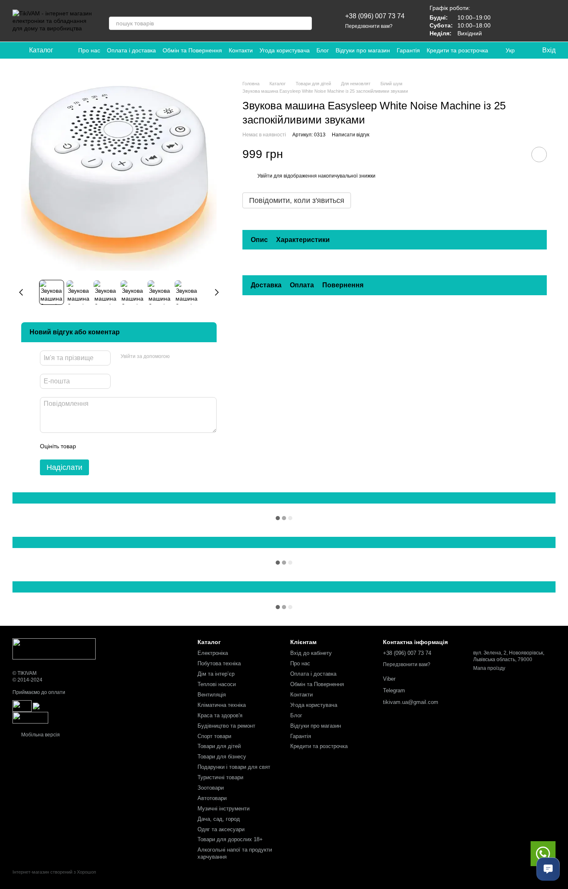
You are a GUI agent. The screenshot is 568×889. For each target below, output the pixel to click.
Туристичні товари (220, 777)
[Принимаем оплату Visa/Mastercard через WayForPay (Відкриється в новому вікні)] (99, 706)
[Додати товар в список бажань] (539, 154)
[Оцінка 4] (129, 446)
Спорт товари (214, 736)
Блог (322, 50)
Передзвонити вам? (369, 26)
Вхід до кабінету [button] (311, 653)
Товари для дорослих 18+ (230, 839)
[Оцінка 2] (103, 446)
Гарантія (408, 50)
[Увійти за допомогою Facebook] (179, 357)
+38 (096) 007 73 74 (375, 16)
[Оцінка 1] (89, 446)
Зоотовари (211, 788)
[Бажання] (505, 20)
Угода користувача (284, 50)
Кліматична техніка (222, 705)
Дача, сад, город (219, 819)
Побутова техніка (219, 663)
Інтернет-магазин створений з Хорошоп (54, 871)
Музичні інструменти (223, 808)
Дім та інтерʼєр (216, 674)
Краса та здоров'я (220, 715)
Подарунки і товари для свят (234, 767)
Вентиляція (212, 694)
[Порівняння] (527, 20)
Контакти (241, 50)
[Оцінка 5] (143, 446)
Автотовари (212, 798)
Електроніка (213, 653)
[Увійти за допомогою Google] (192, 357)
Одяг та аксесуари (221, 829)
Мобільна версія (40, 735)
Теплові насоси (217, 684)
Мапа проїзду (489, 668)
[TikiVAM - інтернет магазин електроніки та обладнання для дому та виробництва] (54, 649)
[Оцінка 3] (116, 446)
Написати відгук (350, 135)
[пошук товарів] (305, 23)
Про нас (89, 50)
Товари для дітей (219, 746)
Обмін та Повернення (192, 50)
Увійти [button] (264, 176)
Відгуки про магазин (363, 50)
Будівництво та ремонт (226, 726)
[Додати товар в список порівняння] (515, 153)
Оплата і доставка (131, 50)
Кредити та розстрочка (457, 50)
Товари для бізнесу (222, 756)
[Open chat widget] (548, 869)
